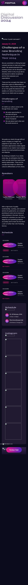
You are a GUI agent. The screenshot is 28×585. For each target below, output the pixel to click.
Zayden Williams (9, 197)
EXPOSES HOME (10, 24)
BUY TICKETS (14, 250)
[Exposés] (8, 2)
